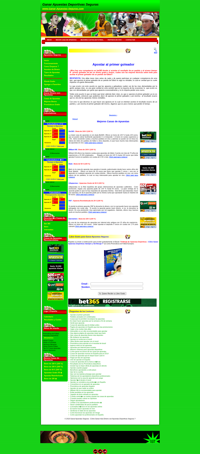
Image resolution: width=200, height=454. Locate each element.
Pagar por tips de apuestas (80, 358)
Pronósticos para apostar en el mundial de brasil (88, 343)
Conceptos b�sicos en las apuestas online (86, 407)
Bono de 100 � (50, 379)
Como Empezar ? (51, 66)
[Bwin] (55, 271)
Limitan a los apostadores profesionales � (86, 403)
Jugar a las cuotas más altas (80, 329)
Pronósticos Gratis (52, 105)
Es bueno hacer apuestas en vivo (82, 409)
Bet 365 (47, 224)
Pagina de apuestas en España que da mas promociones (91, 327)
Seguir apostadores (77, 401)
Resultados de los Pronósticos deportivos (85, 364)
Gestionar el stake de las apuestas (83, 411)
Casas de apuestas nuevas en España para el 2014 (89, 354)
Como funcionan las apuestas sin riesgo (85, 413)
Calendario (48, 317)
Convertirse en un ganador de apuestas (85, 384)
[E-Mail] (155, 50)
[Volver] (75, 119)
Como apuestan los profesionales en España (87, 415)
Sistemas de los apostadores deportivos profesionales (90, 376)
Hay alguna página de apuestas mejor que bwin (88, 333)
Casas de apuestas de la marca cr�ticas (85, 362)
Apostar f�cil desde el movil (80, 380)
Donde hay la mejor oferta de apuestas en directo (88, 366)
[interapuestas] (55, 300)
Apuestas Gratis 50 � (53, 373)
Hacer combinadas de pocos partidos (84, 405)
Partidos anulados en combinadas (83, 317)
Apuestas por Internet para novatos (83, 347)
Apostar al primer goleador (80, 315)
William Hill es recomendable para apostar (86, 390)
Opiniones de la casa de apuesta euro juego (86, 378)
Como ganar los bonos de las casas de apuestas (88, 352)
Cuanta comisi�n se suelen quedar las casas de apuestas (92, 396)
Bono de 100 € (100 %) (53, 364)
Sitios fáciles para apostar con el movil (84, 341)
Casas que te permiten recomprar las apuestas (87, 319)
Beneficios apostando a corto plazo (83, 370)
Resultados (48, 75)
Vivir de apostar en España (80, 360)
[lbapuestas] (55, 281)
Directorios (48, 338)
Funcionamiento (51, 63)
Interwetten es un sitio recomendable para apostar (88, 331)
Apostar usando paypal (78, 368)
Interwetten (48, 230)
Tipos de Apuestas (52, 72)
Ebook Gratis (49, 81)
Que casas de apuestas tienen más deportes (86, 335)
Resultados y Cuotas (52, 320)
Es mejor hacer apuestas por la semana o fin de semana (91, 321)
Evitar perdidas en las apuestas (81, 392)
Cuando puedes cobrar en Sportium (83, 398)
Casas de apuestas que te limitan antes (84, 325)
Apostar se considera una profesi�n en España (88, 382)
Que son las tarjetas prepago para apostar (85, 374)
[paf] (55, 290)
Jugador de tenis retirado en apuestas (84, 394)
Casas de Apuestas (52, 99)
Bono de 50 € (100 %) (53, 370)
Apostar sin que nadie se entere (82, 388)
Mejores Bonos (50, 102)
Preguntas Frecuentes (53, 78)
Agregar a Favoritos (52, 84)
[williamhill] (55, 261)
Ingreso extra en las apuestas (81, 345)
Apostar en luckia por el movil (81, 339)
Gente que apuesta (77, 323)
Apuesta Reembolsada (53, 376)
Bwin (46, 227)
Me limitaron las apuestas (79, 337)
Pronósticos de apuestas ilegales (82, 386)
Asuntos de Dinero (52, 69)
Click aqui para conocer (93, 143)
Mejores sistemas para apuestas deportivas (86, 349)
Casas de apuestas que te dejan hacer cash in (87, 356)
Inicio (46, 60)
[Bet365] (55, 252)
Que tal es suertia (76, 372)
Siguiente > (113, 115)
